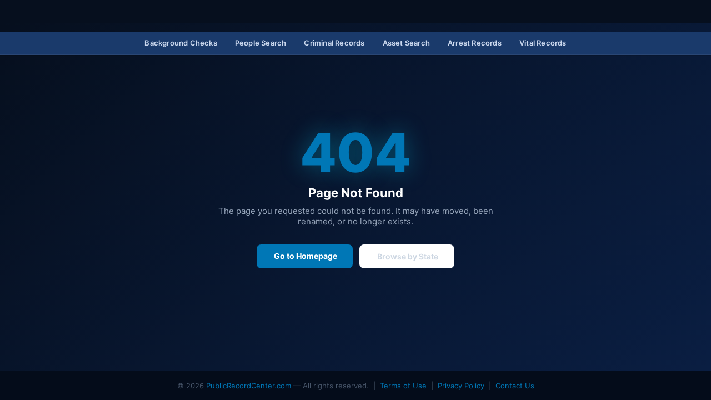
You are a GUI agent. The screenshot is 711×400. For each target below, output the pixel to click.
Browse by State (406, 256)
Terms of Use (403, 385)
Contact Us (514, 385)
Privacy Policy (461, 385)
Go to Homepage (304, 256)
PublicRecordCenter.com (248, 385)
